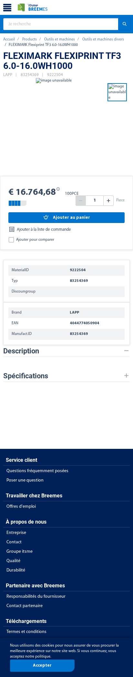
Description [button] (21, 351)
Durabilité (15, 570)
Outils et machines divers (103, 39)
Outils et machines (59, 39)
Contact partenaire (24, 606)
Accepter (42, 665)
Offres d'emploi (21, 506)
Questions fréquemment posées (37, 471)
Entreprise (16, 532)
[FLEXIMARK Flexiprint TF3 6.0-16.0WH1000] (53, 126)
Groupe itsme (19, 551)
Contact (14, 542)
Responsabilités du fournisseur (36, 596)
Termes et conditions (26, 631)
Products (29, 39)
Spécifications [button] (25, 376)
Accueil (9, 39)
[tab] (66, 351)
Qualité (13, 561)
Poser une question (25, 480)
